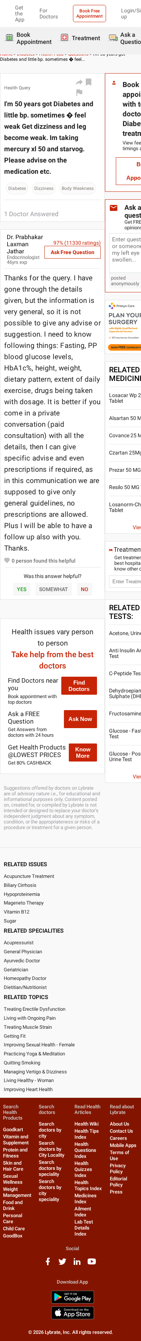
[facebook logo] (47, 1264)
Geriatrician (16, 969)
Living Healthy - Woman (29, 1080)
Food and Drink (13, 1205)
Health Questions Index (85, 1150)
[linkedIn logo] (77, 1264)
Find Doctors (78, 685)
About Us (119, 1124)
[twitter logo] (62, 1264)
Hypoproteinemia (22, 894)
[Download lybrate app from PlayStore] (72, 1302)
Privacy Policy (118, 1168)
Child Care (14, 1228)
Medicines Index (85, 1198)
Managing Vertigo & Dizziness (35, 1072)
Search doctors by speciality (50, 1168)
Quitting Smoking (22, 1063)
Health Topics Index (88, 1185)
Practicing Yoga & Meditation (34, 1054)
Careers (118, 1138)
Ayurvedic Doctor (22, 960)
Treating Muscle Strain (28, 1027)
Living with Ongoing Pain (30, 1018)
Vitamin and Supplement (16, 1139)
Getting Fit (15, 1036)
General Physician (23, 951)
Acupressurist (18, 942)
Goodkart (13, 1129)
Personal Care (12, 1218)
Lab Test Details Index (83, 1228)
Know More (83, 752)
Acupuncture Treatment (29, 876)
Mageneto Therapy (24, 903)
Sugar (10, 921)
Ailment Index (82, 1212)
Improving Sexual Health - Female (39, 1045)
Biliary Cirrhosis (20, 885)
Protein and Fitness (15, 1153)
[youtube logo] (91, 1264)
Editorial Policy (118, 1181)
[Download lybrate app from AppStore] (72, 1318)
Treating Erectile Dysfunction (34, 1009)
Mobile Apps (123, 1145)
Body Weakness (78, 188)
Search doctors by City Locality (51, 1149)
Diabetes (17, 188)
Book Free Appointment (89, 13)
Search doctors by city (50, 1130)
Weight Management (17, 1192)
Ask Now (80, 719)
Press (116, 1192)
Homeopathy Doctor (25, 978)
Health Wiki (86, 1124)
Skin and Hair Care (13, 1166)
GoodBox (13, 1236)
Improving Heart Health (28, 1089)
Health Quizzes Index (83, 1169)
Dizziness (43, 188)
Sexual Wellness (13, 1179)
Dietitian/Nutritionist (25, 987)
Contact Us (121, 1131)
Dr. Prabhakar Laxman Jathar (25, 244)
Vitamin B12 (16, 912)
